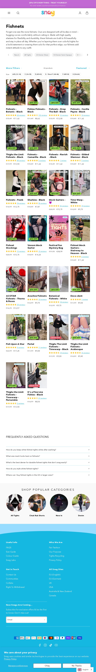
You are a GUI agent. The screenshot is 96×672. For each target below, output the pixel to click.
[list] (48, 55)
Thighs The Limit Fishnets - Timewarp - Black (58, 347)
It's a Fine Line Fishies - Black (35, 393)
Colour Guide (12, 556)
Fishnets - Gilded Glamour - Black (79, 155)
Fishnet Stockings (11, 246)
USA (51, 587)
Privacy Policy (10, 659)
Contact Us (11, 574)
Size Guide (11, 551)
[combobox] (85, 669)
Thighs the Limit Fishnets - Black (15, 155)
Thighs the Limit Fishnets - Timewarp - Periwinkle (15, 396)
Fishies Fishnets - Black (37, 110)
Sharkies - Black (36, 200)
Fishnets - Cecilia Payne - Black (79, 110)
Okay (47, 665)
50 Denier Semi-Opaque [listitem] (63, 55)
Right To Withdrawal (15, 587)
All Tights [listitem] (27, 55)
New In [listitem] (16, 55)
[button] (9, 13)
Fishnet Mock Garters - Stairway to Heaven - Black (78, 249)
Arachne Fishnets (37, 296)
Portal (31, 344)
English (85, 670)
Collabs (9, 583)
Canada (52, 595)
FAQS (8, 547)
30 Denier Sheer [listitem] (42, 55)
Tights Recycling (56, 556)
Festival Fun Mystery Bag (56, 246)
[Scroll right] (87, 54)
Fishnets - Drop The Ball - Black (57, 110)
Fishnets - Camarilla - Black (37, 155)
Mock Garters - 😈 (57, 201)
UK (50, 583)
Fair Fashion (54, 547)
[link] (80, 13)
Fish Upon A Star (15, 344)
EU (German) (55, 578)
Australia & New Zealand (60, 591)
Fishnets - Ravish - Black (58, 155)
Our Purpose (55, 551)
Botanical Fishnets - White (58, 297)
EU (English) (54, 574)
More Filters (13, 68)
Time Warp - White (77, 201)
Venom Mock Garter (35, 246)
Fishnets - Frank (14, 200)
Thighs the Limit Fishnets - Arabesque (79, 347)
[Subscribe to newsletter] (44, 620)
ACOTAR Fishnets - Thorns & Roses (15, 299)
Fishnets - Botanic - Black (14, 110)
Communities (12, 578)
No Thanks (77, 665)
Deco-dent (76, 296)
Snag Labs (11, 560)
